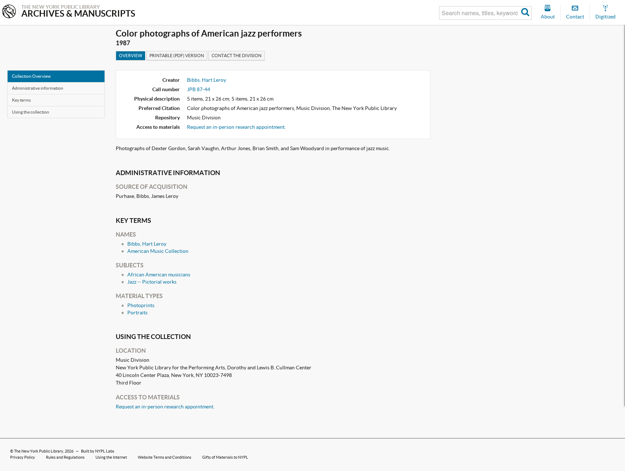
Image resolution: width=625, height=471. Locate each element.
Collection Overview (31, 76)
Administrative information (37, 88)
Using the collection (30, 112)
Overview (130, 55)
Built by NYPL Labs (97, 451)
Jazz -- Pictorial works (152, 282)
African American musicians (158, 274)
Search (525, 13)
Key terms (21, 100)
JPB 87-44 (198, 89)
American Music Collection (157, 251)
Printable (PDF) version (176, 55)
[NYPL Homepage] (9, 12)
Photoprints (140, 305)
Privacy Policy (22, 457)
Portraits (137, 312)
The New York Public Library (38, 451)
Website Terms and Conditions (164, 457)
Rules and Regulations (65, 457)
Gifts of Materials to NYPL (225, 457)
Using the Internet (111, 457)
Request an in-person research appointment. (236, 127)
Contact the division (237, 55)
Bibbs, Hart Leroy (206, 80)
